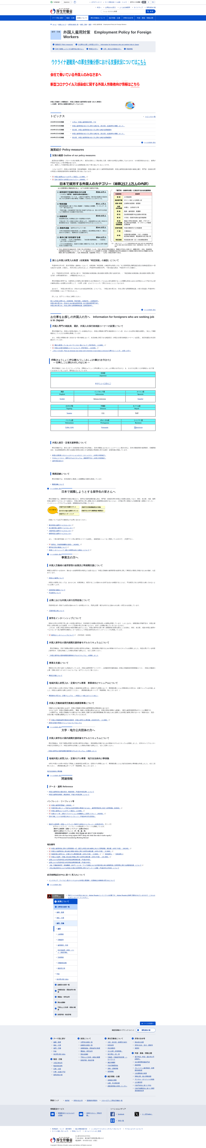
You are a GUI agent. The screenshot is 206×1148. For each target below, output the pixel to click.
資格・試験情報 (113, 1068)
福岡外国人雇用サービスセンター (60, 533)
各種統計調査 (112, 1080)
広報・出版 (57, 1069)
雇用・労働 (60, 923)
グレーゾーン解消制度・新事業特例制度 (144, 1069)
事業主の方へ (93, 49)
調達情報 (138, 1065)
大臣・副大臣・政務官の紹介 (117, 1042)
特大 (153, 2)
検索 (152, 11)
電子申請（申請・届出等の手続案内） (144, 1058)
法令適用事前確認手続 (142, 1062)
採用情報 (111, 1071)
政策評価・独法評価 (64, 1014)
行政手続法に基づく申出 (143, 1085)
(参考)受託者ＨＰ (58, 461)
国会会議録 (61, 1002)
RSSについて (76, 1131)
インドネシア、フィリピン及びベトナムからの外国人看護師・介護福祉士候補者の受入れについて (82, 880)
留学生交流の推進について (58, 547)
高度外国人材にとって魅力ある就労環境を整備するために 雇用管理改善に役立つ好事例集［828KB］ (85, 808)
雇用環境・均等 (63, 945)
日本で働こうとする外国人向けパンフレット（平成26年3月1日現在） (72, 816)
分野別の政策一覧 (64, 907)
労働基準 (61, 940)
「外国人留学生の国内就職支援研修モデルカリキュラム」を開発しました (73, 655)
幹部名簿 (111, 1045)
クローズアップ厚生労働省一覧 (112, 1100)
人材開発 (61, 934)
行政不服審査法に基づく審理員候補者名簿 (144, 1089)
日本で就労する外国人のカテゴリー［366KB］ (70, 179)
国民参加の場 (151, 7)
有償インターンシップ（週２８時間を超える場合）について (69, 550)
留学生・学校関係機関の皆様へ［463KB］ (65, 544)
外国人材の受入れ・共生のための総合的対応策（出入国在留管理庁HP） (74, 303)
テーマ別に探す (59, 1038)
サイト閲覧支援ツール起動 (112, 2)
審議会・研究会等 (64, 997)
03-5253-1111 (87, 1140)
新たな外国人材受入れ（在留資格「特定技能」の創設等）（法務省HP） (74, 301)
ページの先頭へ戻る (150, 142)
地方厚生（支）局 (114, 1054)
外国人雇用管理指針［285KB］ (61, 805)
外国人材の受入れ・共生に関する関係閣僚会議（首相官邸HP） (71, 305)
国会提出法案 (139, 1042)
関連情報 (130, 49)
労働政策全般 (62, 963)
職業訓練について (58, 484)
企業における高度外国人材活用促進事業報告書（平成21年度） (70, 862)
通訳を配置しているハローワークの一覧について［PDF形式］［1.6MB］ (79, 345)
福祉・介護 (60, 918)
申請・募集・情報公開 (143, 1053)
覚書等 (137, 1048)
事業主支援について (55, 675)
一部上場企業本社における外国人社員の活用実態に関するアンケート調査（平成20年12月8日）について (84, 868)
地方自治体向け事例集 (54, 771)
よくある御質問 (125, 7)
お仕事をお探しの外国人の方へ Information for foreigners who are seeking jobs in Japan (108, 44)
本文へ (99, 7)
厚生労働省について (115, 1038)
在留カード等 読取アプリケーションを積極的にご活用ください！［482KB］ (77, 813)
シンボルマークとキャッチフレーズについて (106, 1129)
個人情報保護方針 (81, 1129)
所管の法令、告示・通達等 (144, 1045)
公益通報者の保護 (141, 1073)
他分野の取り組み (63, 979)
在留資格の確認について (57, 590)
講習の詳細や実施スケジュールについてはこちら (65, 723)
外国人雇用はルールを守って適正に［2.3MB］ (70, 177)
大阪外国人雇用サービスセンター (60, 531)
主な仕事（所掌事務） (115, 1051)
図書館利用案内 (92, 1100)
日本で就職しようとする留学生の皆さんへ (69, 49)
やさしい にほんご (103, 383)
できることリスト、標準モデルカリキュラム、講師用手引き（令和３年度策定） (79, 458)
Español (140, 399)
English (62, 399)
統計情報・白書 (114, 1076)
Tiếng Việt (69, 427)
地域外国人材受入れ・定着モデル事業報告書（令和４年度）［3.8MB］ (75, 854)
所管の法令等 (140, 1038)
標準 (143, 2)
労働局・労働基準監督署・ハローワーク (117, 1058)
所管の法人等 (78, 1100)
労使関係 (61, 957)
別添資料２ (119, 854)
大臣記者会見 (57, 1063)
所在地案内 (111, 1048)
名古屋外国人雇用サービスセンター (61, 528)
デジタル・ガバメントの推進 (144, 1079)
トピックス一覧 (150, 116)
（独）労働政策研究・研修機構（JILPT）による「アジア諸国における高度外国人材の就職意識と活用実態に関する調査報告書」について (95, 865)
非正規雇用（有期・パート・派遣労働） (66, 951)
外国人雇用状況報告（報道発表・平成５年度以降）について (69, 794)
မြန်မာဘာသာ (138, 427)
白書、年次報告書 (114, 1083)
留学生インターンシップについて (62, 635)
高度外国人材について (56, 611)
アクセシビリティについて (134, 1129)
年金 (58, 974)
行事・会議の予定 (59, 1072)
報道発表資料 (57, 1066)
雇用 (59, 929)
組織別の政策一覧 (64, 985)
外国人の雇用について (56, 578)
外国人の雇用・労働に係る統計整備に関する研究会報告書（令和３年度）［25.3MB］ (80, 857)
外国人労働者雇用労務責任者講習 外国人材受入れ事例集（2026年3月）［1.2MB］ (79, 720)
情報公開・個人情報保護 (143, 1076)
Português (104, 427)
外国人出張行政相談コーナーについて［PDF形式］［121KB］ (76, 348)
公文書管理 (138, 1082)
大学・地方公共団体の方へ (112, 49)
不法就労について (55, 593)
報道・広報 (57, 1059)
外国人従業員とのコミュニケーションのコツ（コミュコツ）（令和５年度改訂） (79, 455)
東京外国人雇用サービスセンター (60, 525)
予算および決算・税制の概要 (67, 1008)
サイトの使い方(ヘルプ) (60, 1131)
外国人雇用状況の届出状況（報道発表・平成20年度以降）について (71, 792)
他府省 (67, 1100)
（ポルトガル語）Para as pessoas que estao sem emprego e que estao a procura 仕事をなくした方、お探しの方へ (91, 351)
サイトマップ (138, 7)
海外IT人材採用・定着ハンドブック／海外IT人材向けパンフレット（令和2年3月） (76, 824)
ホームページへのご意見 (93, 1131)
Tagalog (69, 413)
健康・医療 (60, 912)
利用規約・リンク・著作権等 (62, 1129)
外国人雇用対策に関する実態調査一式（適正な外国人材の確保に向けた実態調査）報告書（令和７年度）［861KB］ (90, 848)
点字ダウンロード (96, 2)
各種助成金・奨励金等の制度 (67, 991)
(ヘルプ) (124, 2)
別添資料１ (108, 854)
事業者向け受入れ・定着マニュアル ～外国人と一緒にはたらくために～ (73, 695)
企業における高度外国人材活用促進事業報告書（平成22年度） (70, 859)
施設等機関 (111, 1062)
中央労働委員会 (113, 1065)
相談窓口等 (61, 968)
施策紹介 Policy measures (64, 44)
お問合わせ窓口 (110, 7)
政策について (63, 901)
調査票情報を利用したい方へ (117, 1086)
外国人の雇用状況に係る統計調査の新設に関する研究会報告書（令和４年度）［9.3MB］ (81, 851)
